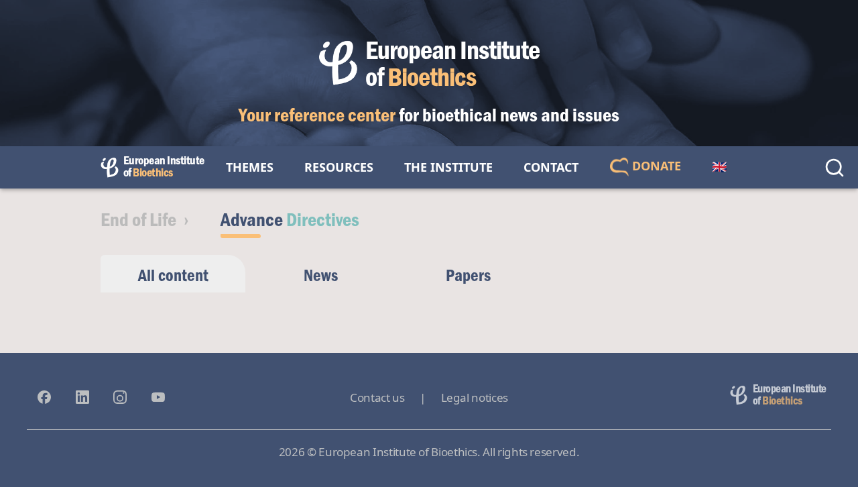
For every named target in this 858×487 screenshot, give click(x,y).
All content (173, 274)
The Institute (448, 167)
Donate (655, 166)
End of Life (138, 219)
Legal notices (474, 397)
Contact (551, 167)
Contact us (377, 397)
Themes (249, 167)
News (321, 274)
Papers (468, 274)
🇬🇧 (719, 167)
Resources (338, 167)
